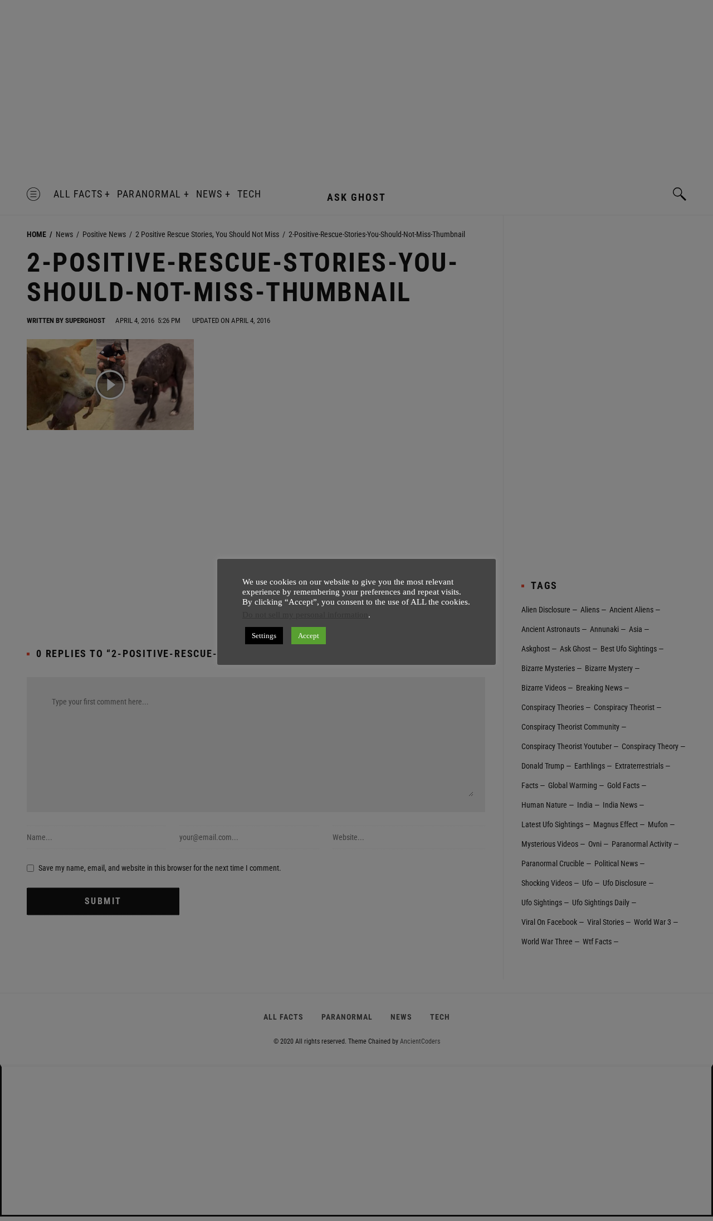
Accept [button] (308, 635)
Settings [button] (264, 635)
